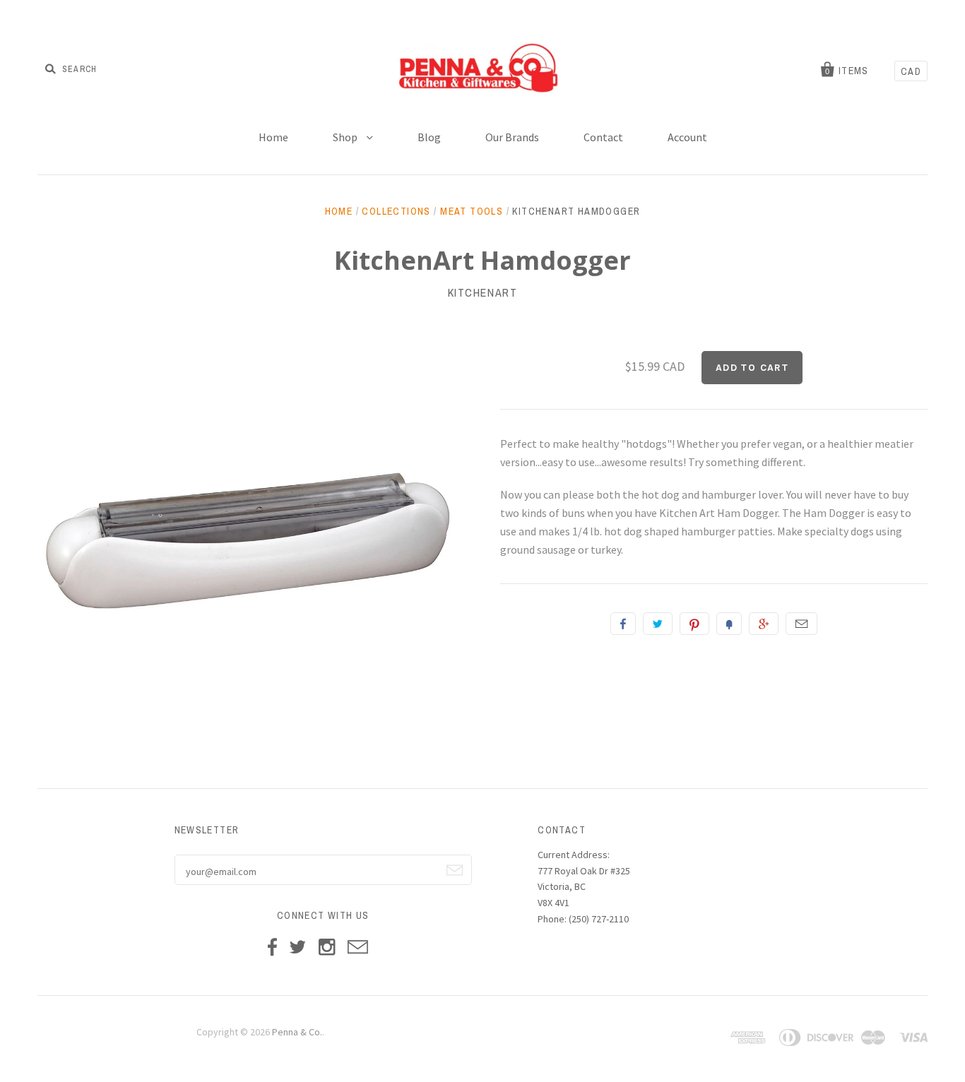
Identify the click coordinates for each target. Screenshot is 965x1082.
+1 (763, 623)
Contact (603, 137)
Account (687, 137)
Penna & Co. (297, 1031)
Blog (429, 137)
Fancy (729, 623)
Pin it (694, 623)
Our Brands (512, 137)
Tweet (658, 623)
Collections (396, 211)
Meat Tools (471, 211)
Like (623, 623)
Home (273, 137)
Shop (346, 137)
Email (801, 623)
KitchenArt (483, 292)
